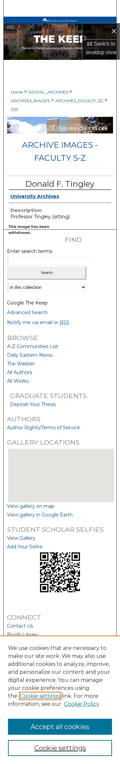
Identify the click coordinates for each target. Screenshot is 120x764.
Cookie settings (40, 696)
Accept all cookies (60, 727)
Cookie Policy (81, 704)
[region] (60, 700)
